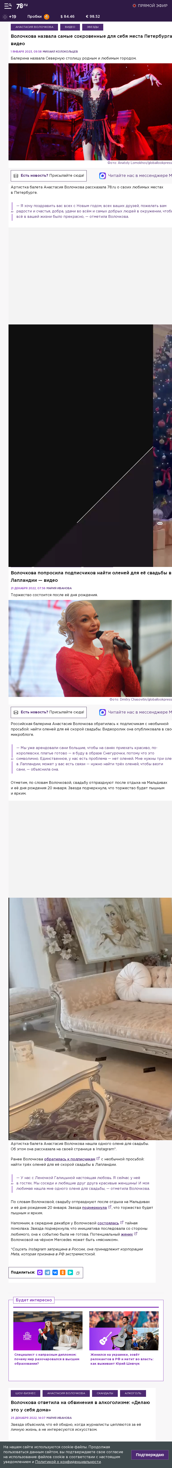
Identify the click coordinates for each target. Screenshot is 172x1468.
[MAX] (40, 1272)
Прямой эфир (153, 6)
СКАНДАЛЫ (105, 1393)
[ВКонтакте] (55, 1272)
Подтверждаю (150, 1455)
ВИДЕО (70, 27)
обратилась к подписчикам (69, 1159)
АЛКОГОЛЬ (133, 1393)
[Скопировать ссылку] (78, 1273)
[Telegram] (47, 1272)
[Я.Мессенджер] (70, 1272)
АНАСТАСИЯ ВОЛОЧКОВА (34, 27)
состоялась (108, 1223)
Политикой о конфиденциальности (68, 1462)
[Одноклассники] (62, 1272)
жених (127, 1234)
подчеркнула (94, 1208)
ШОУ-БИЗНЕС (25, 1393)
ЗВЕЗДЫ (93, 27)
